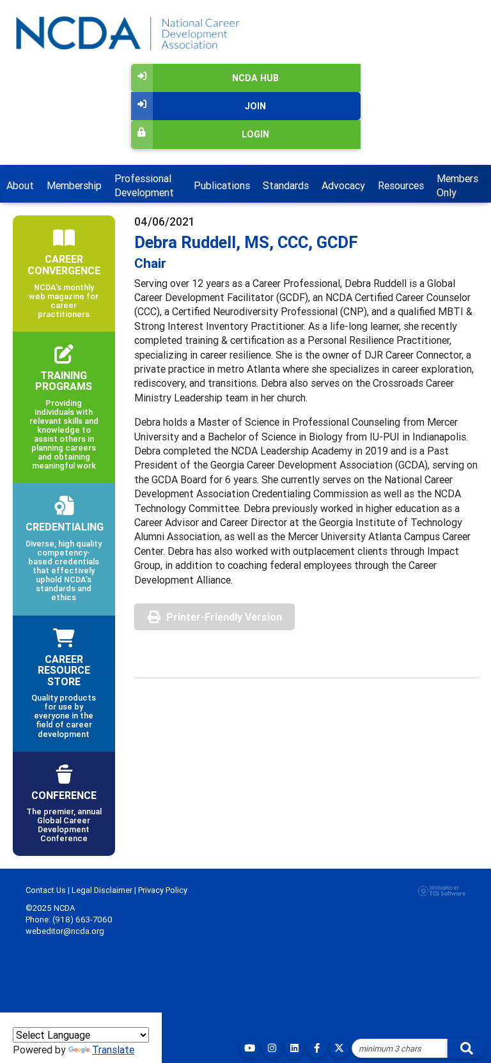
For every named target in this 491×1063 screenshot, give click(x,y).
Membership (74, 185)
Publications (222, 185)
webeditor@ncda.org (65, 931)
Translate (113, 1049)
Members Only (457, 185)
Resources (401, 185)
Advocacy (343, 185)
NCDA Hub (255, 78)
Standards (286, 185)
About (20, 185)
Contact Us (46, 890)
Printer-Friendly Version (224, 616)
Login (255, 134)
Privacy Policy (162, 890)
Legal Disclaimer (102, 890)
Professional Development (144, 185)
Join (255, 106)
